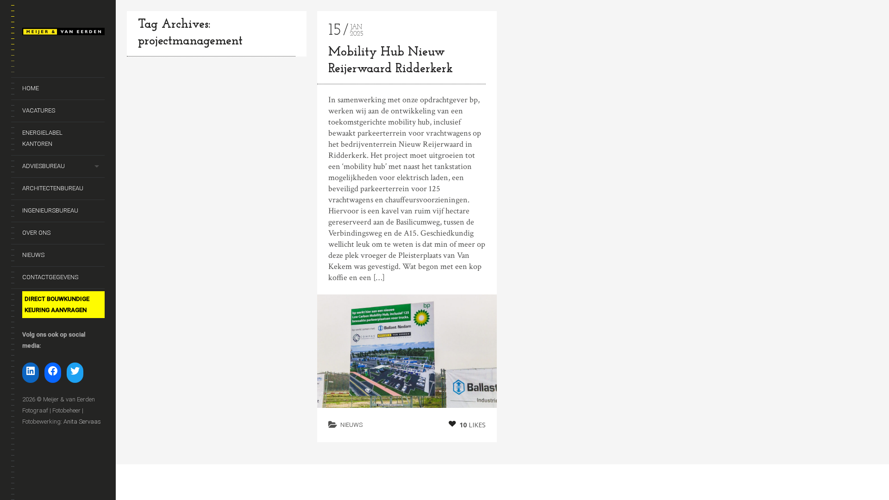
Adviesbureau (43, 165)
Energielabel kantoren (42, 138)
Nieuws (33, 254)
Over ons (36, 232)
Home (30, 88)
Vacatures (38, 110)
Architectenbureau (52, 188)
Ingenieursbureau (50, 210)
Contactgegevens (50, 277)
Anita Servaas (82, 421)
